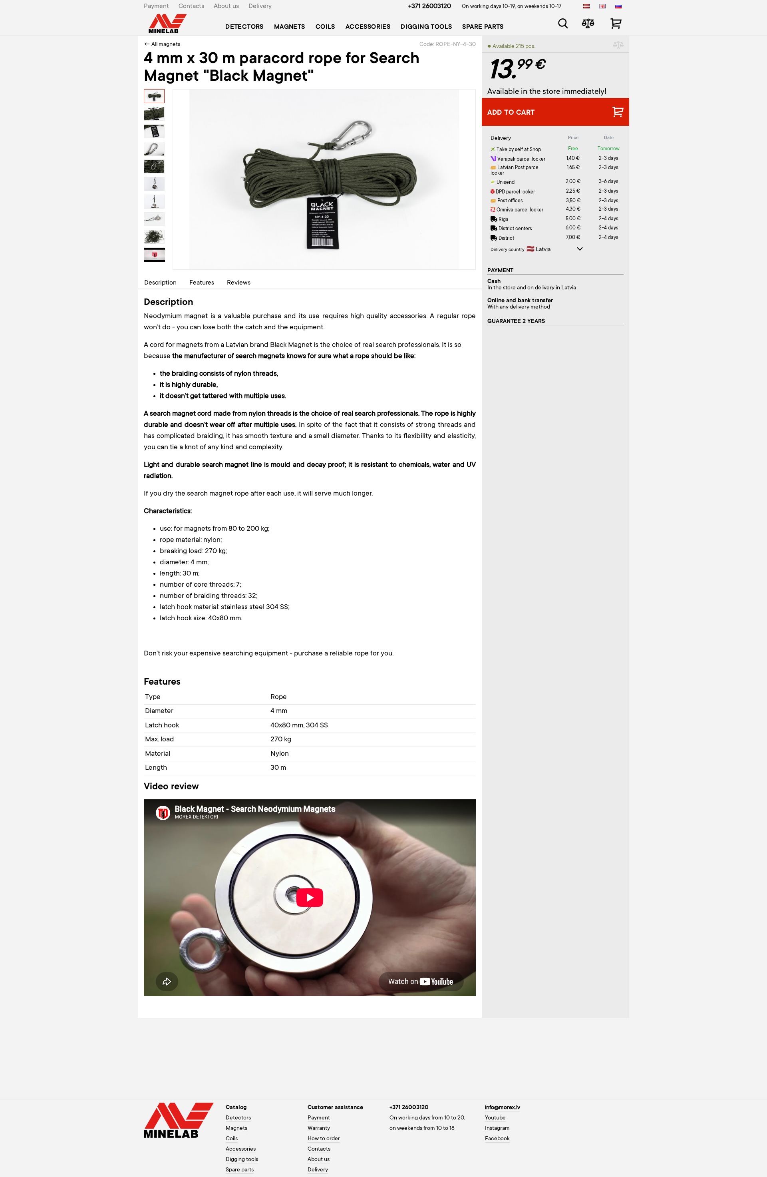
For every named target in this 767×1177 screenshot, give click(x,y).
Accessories (368, 27)
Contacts (191, 6)
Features (201, 283)
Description (160, 283)
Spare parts (482, 27)
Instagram (497, 1128)
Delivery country (508, 250)
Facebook (497, 1139)
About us (226, 6)
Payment (156, 6)
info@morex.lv (502, 1108)
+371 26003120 (429, 6)
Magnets (289, 27)
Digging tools (426, 27)
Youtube (495, 1118)
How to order (324, 1139)
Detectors (244, 27)
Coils (325, 27)
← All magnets (162, 45)
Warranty (319, 1128)
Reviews (238, 283)
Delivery (260, 6)
